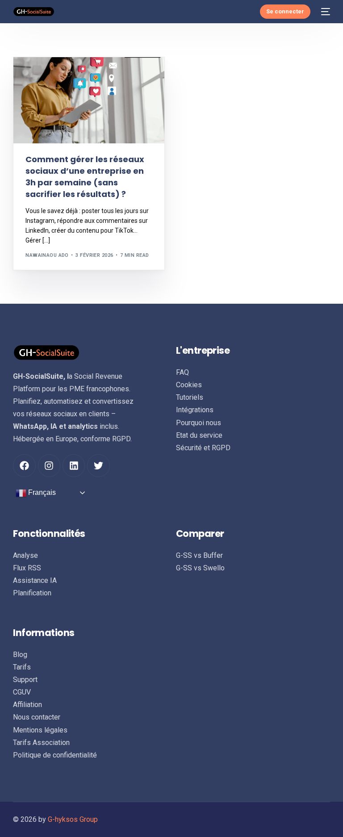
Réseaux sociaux (52, 76)
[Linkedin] (74, 465)
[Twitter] (98, 465)
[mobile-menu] (324, 11)
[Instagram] (49, 465)
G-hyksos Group (73, 819)
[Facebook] (24, 465)
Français (41, 492)
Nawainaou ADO (47, 255)
